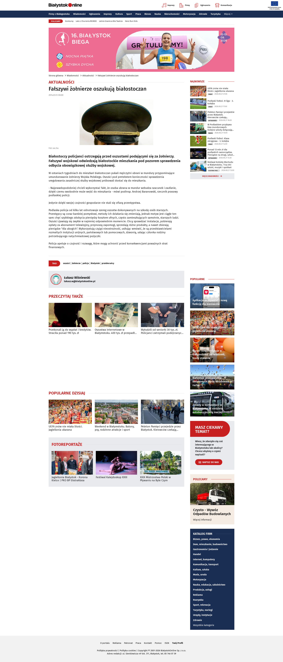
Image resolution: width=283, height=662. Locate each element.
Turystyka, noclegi (203, 610)
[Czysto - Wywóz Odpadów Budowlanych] (212, 494)
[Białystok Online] (65, 5)
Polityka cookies (128, 650)
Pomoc (158, 643)
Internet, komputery (204, 559)
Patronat (128, 643)
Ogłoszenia (205, 5)
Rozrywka (198, 599)
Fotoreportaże (67, 444)
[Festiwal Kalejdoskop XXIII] (116, 463)
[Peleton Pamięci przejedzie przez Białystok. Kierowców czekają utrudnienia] (162, 412)
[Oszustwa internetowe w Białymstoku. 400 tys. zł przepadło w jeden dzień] (116, 315)
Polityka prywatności (107, 650)
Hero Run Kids (131, 21)
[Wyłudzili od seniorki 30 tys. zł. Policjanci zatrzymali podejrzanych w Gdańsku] (162, 315)
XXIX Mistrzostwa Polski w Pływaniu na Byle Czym (155, 479)
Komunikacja (226, 5)
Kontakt (148, 643)
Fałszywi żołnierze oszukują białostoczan (118, 75)
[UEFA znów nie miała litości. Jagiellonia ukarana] (70, 412)
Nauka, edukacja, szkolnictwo (209, 584)
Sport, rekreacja (201, 604)
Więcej (227, 14)
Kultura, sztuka (201, 569)
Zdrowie (203, 14)
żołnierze (76, 263)
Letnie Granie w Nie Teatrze (111, 21)
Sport (129, 14)
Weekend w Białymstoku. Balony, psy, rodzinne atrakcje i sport (114, 428)
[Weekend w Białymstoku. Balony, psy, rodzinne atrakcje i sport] (116, 412)
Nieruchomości (171, 14)
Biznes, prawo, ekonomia (206, 539)
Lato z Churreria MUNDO (86, 21)
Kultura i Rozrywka (214, 170)
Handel (197, 554)
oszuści (66, 263)
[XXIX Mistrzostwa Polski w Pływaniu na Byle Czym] (160, 463)
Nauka (157, 14)
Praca (138, 14)
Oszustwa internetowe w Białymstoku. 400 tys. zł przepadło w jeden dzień (115, 331)
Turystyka (216, 14)
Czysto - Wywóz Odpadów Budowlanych (212, 512)
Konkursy (69, 21)
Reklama (198, 594)
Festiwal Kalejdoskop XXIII (111, 477)
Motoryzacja (189, 14)
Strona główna (56, 75)
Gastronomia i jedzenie (205, 549)
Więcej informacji (202, 519)
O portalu (105, 643)
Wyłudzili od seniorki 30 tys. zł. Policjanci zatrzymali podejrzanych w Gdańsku (162, 331)
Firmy (187, 5)
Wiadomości (79, 14)
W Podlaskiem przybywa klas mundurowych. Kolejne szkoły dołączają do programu (220, 127)
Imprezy (171, 5)
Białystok (95, 263)
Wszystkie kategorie (203, 625)
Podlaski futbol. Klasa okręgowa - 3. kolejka (218, 139)
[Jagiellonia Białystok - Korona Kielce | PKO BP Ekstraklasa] (72, 463)
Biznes (147, 14)
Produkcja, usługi (202, 589)
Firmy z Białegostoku (59, 14)
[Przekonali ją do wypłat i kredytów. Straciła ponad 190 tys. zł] (70, 315)
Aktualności (88, 75)
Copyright (143, 650)
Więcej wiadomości (210, 176)
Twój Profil (177, 643)
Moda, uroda (200, 574)
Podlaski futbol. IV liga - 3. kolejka (220, 102)
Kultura (119, 14)
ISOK (167, 643)
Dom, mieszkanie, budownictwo (210, 544)
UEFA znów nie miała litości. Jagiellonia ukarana (65, 428)
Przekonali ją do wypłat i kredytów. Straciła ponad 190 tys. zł (70, 331)
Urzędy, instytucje (202, 615)
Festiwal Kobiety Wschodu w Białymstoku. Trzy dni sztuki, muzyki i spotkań (220, 165)
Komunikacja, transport (205, 564)
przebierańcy (108, 263)
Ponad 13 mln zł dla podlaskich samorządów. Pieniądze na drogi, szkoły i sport (221, 152)
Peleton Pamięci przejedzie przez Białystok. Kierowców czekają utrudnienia (161, 428)
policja (86, 263)
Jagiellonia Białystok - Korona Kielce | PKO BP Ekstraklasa (70, 479)
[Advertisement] (116, 362)
